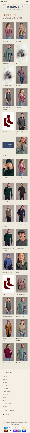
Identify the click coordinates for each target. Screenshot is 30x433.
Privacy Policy (5, 388)
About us (4, 376)
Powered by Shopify (15, 424)
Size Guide (5, 385)
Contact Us (5, 406)
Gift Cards (4, 382)
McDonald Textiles (10, 422)
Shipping (4, 379)
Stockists (4, 400)
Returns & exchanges (7, 391)
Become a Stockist (6, 403)
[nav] (4, 1)
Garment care (5, 394)
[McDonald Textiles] (15, 8)
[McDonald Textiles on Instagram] (6, 415)
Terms (4, 397)
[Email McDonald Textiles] (9, 415)
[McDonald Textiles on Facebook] (3, 415)
